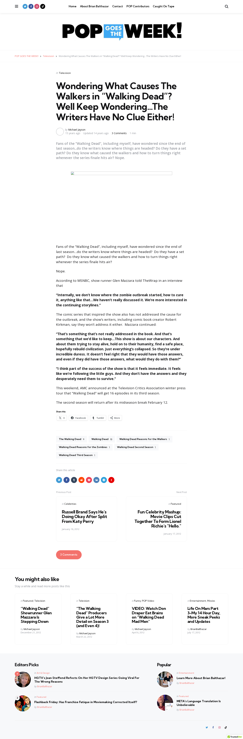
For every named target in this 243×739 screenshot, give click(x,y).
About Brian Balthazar (94, 6)
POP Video (148, 600)
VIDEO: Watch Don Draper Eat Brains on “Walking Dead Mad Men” (149, 615)
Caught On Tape (163, 6)
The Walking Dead (71, 439)
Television (65, 73)
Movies (211, 600)
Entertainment (198, 600)
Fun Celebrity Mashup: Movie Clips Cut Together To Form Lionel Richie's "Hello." (157, 519)
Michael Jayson (76, 129)
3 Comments (119, 133)
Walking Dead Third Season (77, 455)
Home (72, 6)
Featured (176, 503)
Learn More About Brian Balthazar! (201, 678)
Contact (117, 6)
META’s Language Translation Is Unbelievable (199, 703)
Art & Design (43, 673)
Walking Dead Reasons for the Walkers (144, 439)
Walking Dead (101, 439)
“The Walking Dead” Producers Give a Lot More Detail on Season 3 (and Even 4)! (92, 617)
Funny (137, 600)
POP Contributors (137, 6)
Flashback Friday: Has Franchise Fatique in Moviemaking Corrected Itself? (85, 702)
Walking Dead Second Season (136, 447)
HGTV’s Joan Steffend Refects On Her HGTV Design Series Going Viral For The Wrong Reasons (86, 679)
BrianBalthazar (199, 629)
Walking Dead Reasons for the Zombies (84, 447)
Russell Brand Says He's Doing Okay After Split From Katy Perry (84, 516)
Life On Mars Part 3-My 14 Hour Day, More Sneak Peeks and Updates (203, 615)
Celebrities (70, 503)
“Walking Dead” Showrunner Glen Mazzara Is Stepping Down (36, 615)
